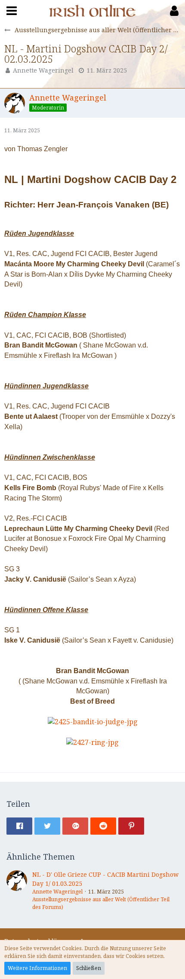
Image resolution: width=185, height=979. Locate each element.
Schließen (88, 968)
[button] (11, 11)
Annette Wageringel (43, 70)
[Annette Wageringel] (16, 890)
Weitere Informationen (37, 968)
